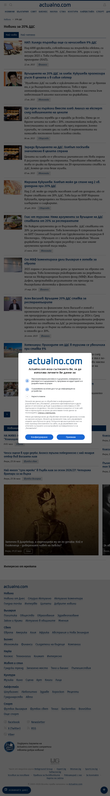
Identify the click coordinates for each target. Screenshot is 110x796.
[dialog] (55, 398)
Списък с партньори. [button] (47, 413)
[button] (55, 396)
